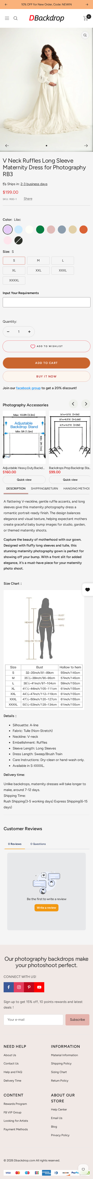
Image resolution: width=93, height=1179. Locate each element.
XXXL (63, 270)
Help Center (59, 1109)
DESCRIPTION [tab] (16, 488)
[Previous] (7, 145)
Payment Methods (16, 1129)
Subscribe (77, 1020)
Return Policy (59, 1080)
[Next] (86, 145)
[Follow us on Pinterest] (29, 987)
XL (14, 270)
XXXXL (14, 280)
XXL (38, 270)
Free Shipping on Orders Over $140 (46, 4)
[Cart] (85, 18)
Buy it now (46, 376)
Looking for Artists (16, 1120)
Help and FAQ (13, 1072)
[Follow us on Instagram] (19, 987)
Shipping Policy (61, 1063)
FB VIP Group (12, 1112)
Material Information (64, 1055)
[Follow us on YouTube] (39, 987)
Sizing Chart (59, 1072)
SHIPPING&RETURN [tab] (44, 488)
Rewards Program (15, 1103)
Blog (54, 1126)
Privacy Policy (60, 1135)
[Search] (16, 18)
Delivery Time (12, 1080)
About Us (10, 1055)
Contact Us (11, 1063)
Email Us (56, 1118)
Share (28, 199)
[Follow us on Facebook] (9, 987)
